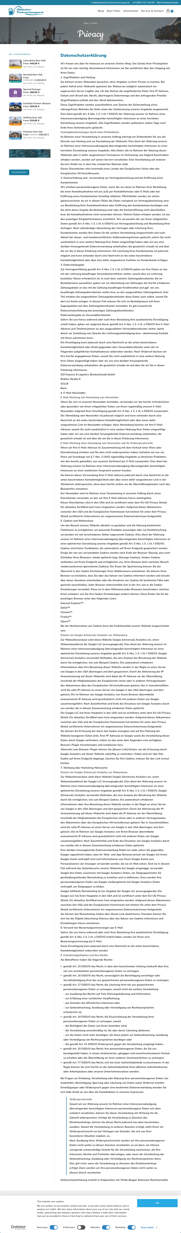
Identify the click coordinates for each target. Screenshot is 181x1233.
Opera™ (65, 621)
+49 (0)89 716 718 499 (143, 2)
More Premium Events (167, 2)
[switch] (81, 1227)
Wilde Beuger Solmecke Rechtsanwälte (144, 1180)
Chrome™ (66, 612)
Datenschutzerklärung (74, 1180)
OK (157, 1203)
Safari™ (65, 607)
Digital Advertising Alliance (92, 918)
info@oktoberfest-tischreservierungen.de (110, 2)
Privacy (94, 23)
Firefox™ (66, 617)
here (98, 507)
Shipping (40, 66)
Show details (147, 1227)
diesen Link (117, 914)
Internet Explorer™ (72, 603)
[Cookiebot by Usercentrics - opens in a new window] (18, 1227)
